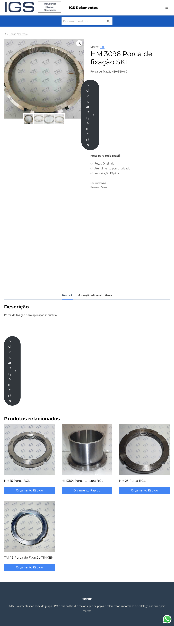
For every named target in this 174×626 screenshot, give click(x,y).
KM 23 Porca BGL (132, 481)
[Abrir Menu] (167, 7)
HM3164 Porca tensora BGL (82, 481)
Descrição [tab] (67, 295)
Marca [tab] (108, 295)
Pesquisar (109, 21)
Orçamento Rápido (29, 490)
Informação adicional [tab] (89, 295)
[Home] (5, 34)
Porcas (104, 187)
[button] (79, 43)
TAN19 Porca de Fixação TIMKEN (29, 557)
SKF (102, 47)
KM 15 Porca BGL (17, 481)
